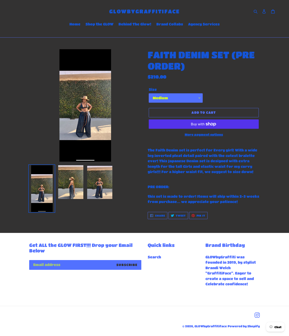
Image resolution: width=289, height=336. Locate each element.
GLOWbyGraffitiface (144, 11)
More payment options (204, 134)
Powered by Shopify (244, 326)
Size (153, 89)
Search (154, 257)
